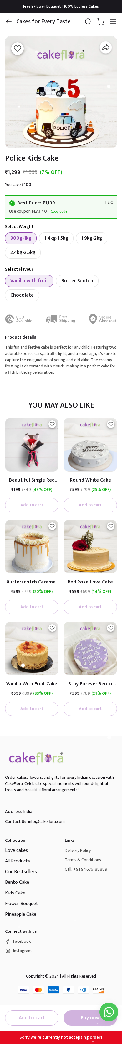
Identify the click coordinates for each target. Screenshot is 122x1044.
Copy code (59, 211)
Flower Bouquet (21, 903)
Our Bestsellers (21, 871)
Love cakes (16, 850)
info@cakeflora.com (46, 821)
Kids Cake (15, 893)
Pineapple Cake (20, 914)
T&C (108, 202)
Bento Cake (17, 882)
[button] (9, 21)
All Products (17, 861)
